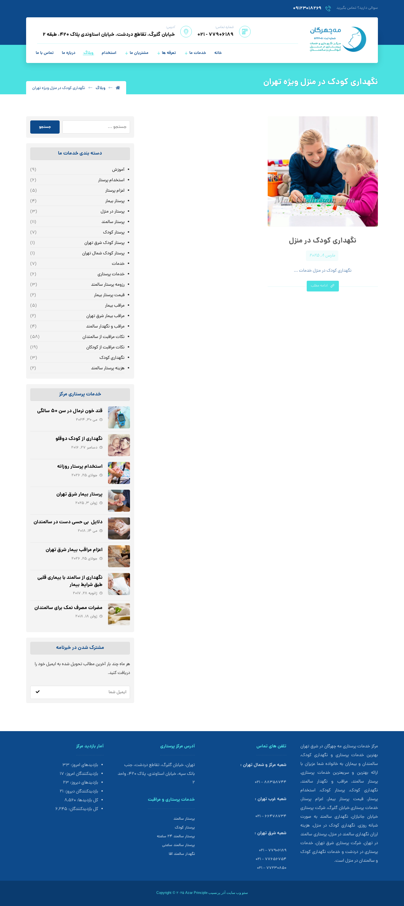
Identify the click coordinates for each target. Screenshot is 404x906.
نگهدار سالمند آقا (182, 854)
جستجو (45, 127)
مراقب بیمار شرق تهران (105, 316)
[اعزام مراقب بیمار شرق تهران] (119, 556)
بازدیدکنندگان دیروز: (80, 791)
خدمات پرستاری (111, 274)
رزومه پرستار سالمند (107, 285)
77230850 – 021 (271, 868)
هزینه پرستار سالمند (107, 368)
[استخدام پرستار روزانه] (119, 473)
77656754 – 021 (271, 859)
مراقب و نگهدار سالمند (105, 326)
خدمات (118, 264)
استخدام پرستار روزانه (80, 467)
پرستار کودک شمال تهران (103, 253)
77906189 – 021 (272, 850)
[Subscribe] (37, 692)
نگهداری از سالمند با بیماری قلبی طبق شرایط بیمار (70, 581)
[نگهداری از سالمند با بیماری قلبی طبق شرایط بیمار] (119, 584)
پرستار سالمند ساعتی (178, 845)
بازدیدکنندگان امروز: (81, 774)
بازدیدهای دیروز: (83, 783)
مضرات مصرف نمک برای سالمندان (68, 608)
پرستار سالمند (112, 222)
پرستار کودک (113, 232)
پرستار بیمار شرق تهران (79, 495)
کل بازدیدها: (87, 800)
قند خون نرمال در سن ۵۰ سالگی (70, 411)
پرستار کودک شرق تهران (104, 243)
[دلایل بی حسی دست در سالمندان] (119, 528)
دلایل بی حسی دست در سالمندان (68, 522)
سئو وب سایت (237, 893)
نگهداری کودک (111, 358)
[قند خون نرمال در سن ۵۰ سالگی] (119, 417)
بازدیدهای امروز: (84, 765)
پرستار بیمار (114, 201)
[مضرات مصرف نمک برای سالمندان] (119, 614)
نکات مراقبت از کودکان (105, 347)
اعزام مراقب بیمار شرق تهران (74, 550)
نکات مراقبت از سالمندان (103, 337)
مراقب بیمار (114, 305)
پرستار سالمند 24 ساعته (176, 836)
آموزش (118, 170)
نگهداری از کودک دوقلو (79, 439)
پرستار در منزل (112, 211)
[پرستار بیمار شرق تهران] (119, 501)
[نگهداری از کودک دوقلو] (119, 445)
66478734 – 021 (270, 816)
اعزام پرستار (114, 191)
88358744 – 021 (270, 782)
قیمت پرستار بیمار (109, 295)
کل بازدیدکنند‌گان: (82, 809)
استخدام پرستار (111, 180)
